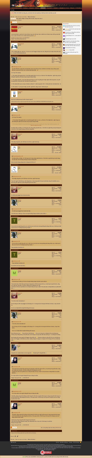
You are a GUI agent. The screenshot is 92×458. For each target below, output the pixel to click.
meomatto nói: (16, 366)
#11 (60, 216)
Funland (55, 7)
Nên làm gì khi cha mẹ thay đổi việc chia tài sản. (72, 26)
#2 (60, 41)
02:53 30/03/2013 (14, 268)
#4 (60, 89)
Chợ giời (61, 7)
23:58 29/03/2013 (14, 144)
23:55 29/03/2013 (14, 131)
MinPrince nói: (16, 115)
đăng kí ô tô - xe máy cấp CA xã (73, 36)
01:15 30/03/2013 (14, 197)
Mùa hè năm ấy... (70, 47)
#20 (60, 401)
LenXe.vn (25, 7)
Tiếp (15, 22)
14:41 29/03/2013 (14, 24)
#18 (60, 355)
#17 (60, 342)
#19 (60, 380)
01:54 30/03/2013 (14, 250)
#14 (60, 268)
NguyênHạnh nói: (16, 391)
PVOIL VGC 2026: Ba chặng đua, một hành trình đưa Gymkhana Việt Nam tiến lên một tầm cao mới (35, 12)
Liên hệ (57, 442)
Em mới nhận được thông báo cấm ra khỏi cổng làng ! (72, 42)
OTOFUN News (76, 442)
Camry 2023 (69, 49)
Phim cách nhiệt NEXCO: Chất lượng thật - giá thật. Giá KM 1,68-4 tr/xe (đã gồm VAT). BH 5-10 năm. (47, 456)
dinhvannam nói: (16, 176)
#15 (60, 290)
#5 (60, 104)
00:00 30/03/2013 (14, 185)
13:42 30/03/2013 (14, 380)
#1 (60, 24)
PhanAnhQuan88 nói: (17, 156)
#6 (60, 131)
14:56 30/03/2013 (14, 401)
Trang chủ (31, 7)
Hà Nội (60, 62)
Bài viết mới (66, 23)
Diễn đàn (43, 7)
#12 (60, 230)
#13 (60, 250)
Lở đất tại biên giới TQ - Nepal (72, 53)
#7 (60, 144)
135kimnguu (14, 20)
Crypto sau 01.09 (70, 38)
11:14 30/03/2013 (14, 310)
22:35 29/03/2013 (14, 89)
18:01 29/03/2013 (14, 55)
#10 (60, 197)
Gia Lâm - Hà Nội (58, 152)
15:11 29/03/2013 (14, 41)
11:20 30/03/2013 (14, 342)
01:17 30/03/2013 (14, 230)
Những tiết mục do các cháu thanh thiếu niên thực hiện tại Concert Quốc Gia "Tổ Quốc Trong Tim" (72, 45)
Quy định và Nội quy (64, 442)
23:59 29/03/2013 (14, 164)
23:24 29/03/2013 (14, 104)
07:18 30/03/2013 (14, 290)
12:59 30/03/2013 (14, 355)
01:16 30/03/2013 (14, 216)
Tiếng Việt (14, 442)
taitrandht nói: (16, 241)
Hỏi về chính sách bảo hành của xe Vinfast (72, 29)
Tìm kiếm (12, 10)
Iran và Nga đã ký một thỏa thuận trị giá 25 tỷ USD (72, 33)
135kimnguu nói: (16, 66)
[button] (39, 8)
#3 (60, 55)
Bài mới (37, 7)
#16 (60, 310)
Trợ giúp (70, 442)
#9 (60, 185)
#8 (60, 164)
